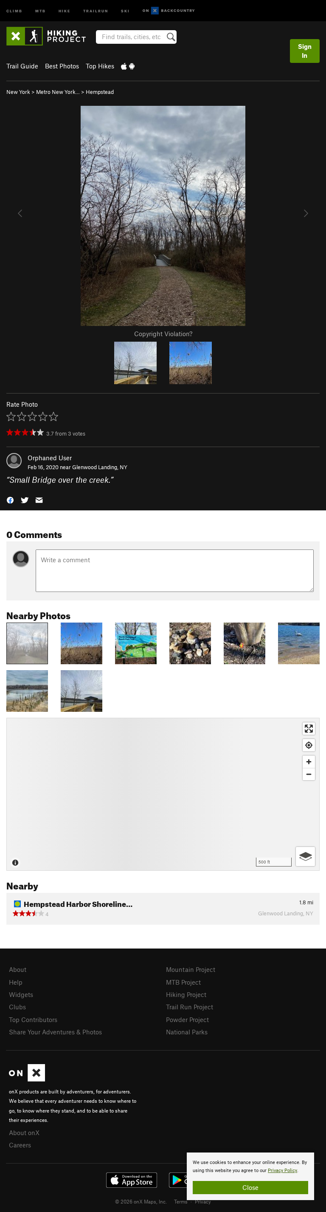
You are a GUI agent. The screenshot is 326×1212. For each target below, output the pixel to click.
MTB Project (183, 982)
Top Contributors (33, 1019)
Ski (125, 10)
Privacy (203, 1201)
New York (18, 91)
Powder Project (187, 1019)
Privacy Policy (282, 1170)
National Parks (187, 1032)
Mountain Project (190, 969)
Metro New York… (58, 91)
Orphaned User (50, 458)
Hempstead (100, 91)
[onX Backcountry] (168, 10)
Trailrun (95, 10)
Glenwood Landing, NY (99, 467)
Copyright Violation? (163, 333)
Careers (20, 1145)
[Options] (305, 856)
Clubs (17, 1007)
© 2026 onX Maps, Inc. (141, 1201)
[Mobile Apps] (128, 66)
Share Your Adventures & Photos (55, 1032)
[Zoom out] (309, 774)
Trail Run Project (189, 1007)
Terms (181, 1201)
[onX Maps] (27, 1079)
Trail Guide (22, 66)
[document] (250, 1176)
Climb (14, 10)
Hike (64, 10)
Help (15, 982)
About (17, 969)
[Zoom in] (309, 762)
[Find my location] (309, 745)
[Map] (163, 794)
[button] (10, 499)
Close (250, 1187)
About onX (24, 1132)
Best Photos (62, 66)
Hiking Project (186, 994)
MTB (40, 10)
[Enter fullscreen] (309, 728)
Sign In (305, 50)
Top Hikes (100, 66)
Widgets (21, 994)
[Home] (50, 36)
